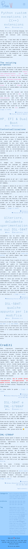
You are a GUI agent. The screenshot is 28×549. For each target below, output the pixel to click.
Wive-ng (2, 461)
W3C (24, 531)
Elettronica (23, 493)
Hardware (9, 395)
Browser (23, 509)
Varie (23, 498)
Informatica (20, 112)
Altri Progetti (13, 498)
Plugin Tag (12, 523)
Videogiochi (20, 531)
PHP (18, 521)
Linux (22, 516)
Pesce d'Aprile (12, 521)
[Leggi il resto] (5, 109)
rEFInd (26, 212)
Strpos (20, 528)
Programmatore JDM (14, 525)
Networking (10, 298)
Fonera (14, 514)
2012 (13, 504)
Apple (18, 507)
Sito (21, 495)
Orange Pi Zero (22, 519)
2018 (13, 502)
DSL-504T (25, 397)
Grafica (18, 514)
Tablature (25, 528)
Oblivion (11, 519)
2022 (19, 501)
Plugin (22, 521)
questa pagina (23, 471)
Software (22, 526)
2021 (21, 501)
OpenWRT (21, 298)
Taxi (10, 530)
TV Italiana (15, 530)
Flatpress (11, 496)
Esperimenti (22, 512)
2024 (13, 501)
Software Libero (14, 528)
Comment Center (21, 510)
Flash (10, 514)
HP (22, 212)
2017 (16, 502)
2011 (16, 504)
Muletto (25, 495)
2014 (24, 502)
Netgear (16, 518)
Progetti (17, 495)
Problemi (24, 523)
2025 (10, 501)
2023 (16, 501)
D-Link (26, 298)
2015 (21, 502)
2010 (19, 504)
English (26, 112)
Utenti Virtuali (13, 531)
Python (19, 114)
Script (11, 526)
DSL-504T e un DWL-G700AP (9, 323)
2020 (24, 501)
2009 (21, 504)
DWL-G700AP (25, 484)
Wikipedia (11, 533)
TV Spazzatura (21, 530)
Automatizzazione (13, 509)
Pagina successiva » (22, 488)
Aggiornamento (13, 507)
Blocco (19, 509)
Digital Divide (15, 512)
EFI (20, 212)
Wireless (22, 533)
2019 (10, 502)
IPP (18, 516)
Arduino (22, 507)
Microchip (11, 518)
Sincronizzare (16, 526)
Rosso (24, 525)
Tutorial (14, 114)
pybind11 (25, 114)
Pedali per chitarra (20, 496)
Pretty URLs (18, 523)
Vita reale (12, 495)
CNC (16, 510)
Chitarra (11, 510)
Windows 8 (17, 533)
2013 (10, 504)
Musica (11, 493)
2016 (19, 502)
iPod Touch (14, 516)
